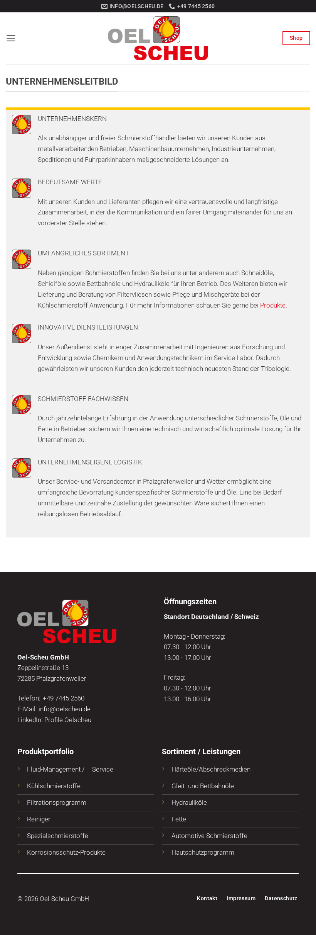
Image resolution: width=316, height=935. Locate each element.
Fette (178, 819)
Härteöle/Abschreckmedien (210, 769)
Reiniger (38, 819)
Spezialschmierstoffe (57, 836)
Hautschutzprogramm (202, 852)
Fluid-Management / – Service (70, 769)
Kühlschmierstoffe (54, 786)
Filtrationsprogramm (56, 802)
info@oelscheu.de (65, 709)
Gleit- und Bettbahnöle (202, 786)
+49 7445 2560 (63, 698)
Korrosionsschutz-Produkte (66, 852)
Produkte (273, 305)
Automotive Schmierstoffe (209, 836)
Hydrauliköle (189, 802)
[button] (11, 38)
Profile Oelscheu (67, 720)
